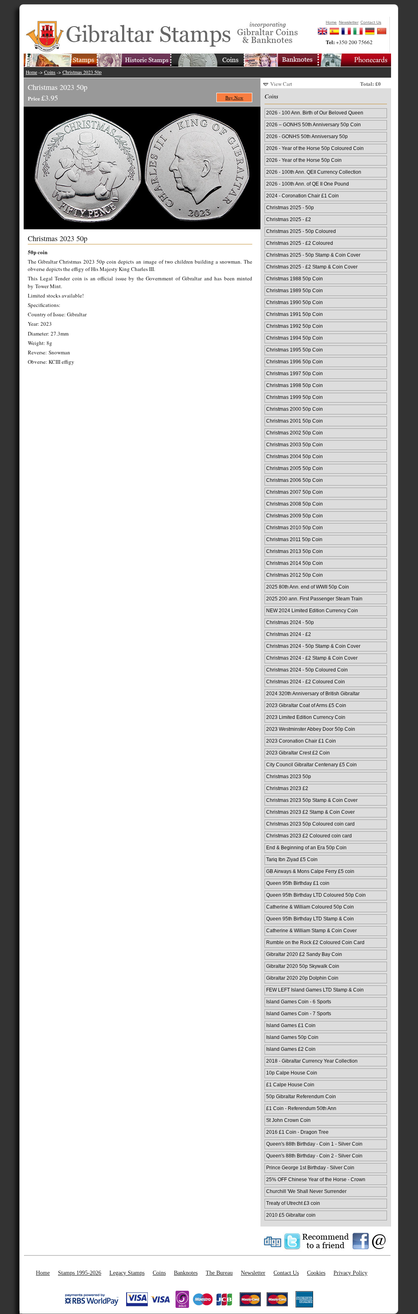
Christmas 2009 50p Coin (294, 515)
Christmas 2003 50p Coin (294, 444)
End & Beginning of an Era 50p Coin (306, 847)
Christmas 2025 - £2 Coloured (299, 243)
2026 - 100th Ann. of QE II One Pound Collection (307, 184)
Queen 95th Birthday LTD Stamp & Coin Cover (310, 919)
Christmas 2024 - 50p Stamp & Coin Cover (313, 646)
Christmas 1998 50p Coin (294, 385)
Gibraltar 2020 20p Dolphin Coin (302, 977)
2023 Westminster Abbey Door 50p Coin (310, 729)
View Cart (281, 83)
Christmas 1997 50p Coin (294, 373)
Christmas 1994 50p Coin (294, 337)
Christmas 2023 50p (82, 72)
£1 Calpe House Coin (290, 1084)
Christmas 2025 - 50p (290, 207)
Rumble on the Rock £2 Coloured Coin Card (315, 942)
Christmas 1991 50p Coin (294, 314)
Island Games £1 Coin (291, 1025)
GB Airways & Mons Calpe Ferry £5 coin (310, 871)
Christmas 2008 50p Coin (294, 503)
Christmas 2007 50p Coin (294, 492)
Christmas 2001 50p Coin (294, 420)
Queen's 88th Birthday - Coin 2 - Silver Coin (314, 1155)
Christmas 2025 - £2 (288, 219)
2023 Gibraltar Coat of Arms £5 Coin (306, 705)
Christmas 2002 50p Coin (294, 432)
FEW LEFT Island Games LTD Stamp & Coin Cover (315, 990)
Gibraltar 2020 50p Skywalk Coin (302, 966)
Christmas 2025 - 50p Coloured (301, 231)
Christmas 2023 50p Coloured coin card (310, 823)
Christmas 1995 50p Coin (294, 349)
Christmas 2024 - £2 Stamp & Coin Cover (312, 657)
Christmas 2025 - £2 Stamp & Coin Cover (312, 266)
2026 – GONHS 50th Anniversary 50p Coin (313, 124)
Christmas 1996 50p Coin (294, 361)
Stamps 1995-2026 (79, 1272)
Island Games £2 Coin (291, 1049)
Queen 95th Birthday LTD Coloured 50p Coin (316, 895)
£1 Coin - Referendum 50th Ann (301, 1108)
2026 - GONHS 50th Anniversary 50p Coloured (307, 137)
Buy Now (234, 97)
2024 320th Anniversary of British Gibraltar (313, 693)
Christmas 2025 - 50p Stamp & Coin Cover (313, 254)
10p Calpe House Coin (291, 1072)
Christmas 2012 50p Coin (294, 575)
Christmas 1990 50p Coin (294, 302)
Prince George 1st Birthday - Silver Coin (310, 1167)
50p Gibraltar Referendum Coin (301, 1096)
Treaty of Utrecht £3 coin (293, 1203)
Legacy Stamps (127, 1272)
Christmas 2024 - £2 (288, 634)
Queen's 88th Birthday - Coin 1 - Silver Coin (314, 1143)
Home (31, 72)
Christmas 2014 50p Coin (294, 563)
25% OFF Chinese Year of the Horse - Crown (315, 1179)
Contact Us (286, 1272)
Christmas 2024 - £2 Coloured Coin (305, 681)
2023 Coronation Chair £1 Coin (301, 740)
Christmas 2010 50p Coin (294, 527)
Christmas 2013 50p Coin (294, 551)
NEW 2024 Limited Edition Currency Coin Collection (312, 611)
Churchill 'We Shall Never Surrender (306, 1191)
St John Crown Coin (288, 1120)
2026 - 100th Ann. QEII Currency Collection (313, 172)
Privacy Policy (350, 1272)
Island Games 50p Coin (292, 1037)
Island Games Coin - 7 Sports (298, 1013)
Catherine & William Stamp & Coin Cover (311, 930)
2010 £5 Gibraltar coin (291, 1215)
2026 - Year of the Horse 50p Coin (304, 160)
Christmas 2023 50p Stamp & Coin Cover (312, 800)
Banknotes (186, 1272)
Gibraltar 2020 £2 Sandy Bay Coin (304, 954)
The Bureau (219, 1272)
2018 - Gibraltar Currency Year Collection (312, 1060)
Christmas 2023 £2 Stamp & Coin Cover (310, 812)
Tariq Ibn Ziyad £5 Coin (292, 859)
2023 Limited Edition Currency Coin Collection (305, 717)
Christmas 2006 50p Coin (294, 480)
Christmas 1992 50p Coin (294, 326)
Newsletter (253, 1272)
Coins (50, 72)
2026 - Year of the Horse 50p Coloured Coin (315, 148)
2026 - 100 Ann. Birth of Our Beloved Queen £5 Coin (314, 113)
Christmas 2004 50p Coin (294, 456)
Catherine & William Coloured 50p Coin (310, 906)
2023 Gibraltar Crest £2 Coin (298, 752)
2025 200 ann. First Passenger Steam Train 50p (314, 599)
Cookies (316, 1272)
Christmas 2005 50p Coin (294, 468)
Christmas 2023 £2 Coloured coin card (309, 835)
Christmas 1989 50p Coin (294, 290)
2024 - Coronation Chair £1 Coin (302, 195)
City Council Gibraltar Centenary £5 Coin (311, 764)
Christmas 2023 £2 (287, 788)
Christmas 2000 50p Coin (294, 409)
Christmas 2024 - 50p (290, 622)
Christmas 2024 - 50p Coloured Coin (307, 669)
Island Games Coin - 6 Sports (298, 1001)
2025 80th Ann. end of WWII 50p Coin (307, 586)
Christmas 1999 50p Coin (294, 397)
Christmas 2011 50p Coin (294, 539)
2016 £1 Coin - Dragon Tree (297, 1132)
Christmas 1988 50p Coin (294, 278)
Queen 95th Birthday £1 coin (297, 883)
